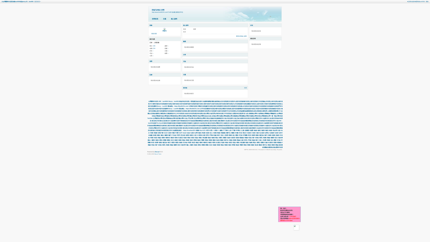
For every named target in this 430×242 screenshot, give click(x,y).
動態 (184, 41)
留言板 (185, 88)
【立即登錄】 (293, 216)
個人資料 (174, 19)
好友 (251, 25)
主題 (164, 19)
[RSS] (181, 12)
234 (154, 48)
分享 (184, 54)
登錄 (427, 1)
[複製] (177, 12)
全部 (245, 88)
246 (154, 46)
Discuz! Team (157, 154)
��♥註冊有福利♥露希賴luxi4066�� (290, 219)
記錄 (151, 75)
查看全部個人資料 (241, 36)
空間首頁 (155, 19)
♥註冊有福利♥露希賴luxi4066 (416, 1)
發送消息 (154, 33)
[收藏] (173, 12)
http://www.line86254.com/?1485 (162, 12)
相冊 (151, 61)
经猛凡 (165, 31)
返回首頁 (37, 1)
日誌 (184, 61)
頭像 (151, 25)
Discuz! (157, 152)
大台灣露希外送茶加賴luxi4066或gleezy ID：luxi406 (17, 1)
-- (168, 46)
